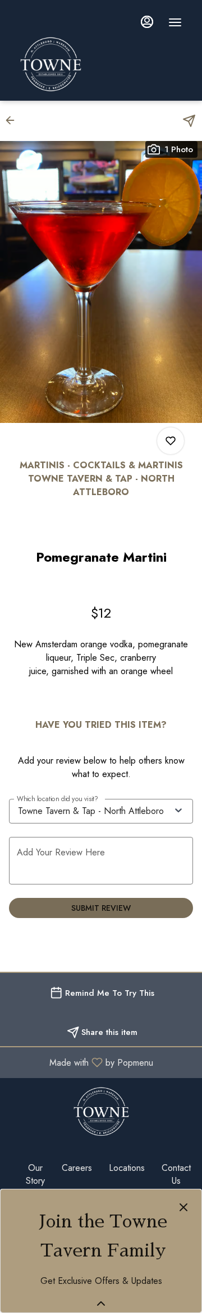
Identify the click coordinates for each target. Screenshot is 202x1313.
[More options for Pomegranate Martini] (170, 440)
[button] (13, 120)
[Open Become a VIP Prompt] (101, 1303)
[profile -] (147, 22)
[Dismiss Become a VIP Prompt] (183, 1207)
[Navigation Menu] (175, 22)
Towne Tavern (101, 1111)
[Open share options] (189, 121)
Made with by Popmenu (80, 1062)
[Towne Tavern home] (104, 64)
